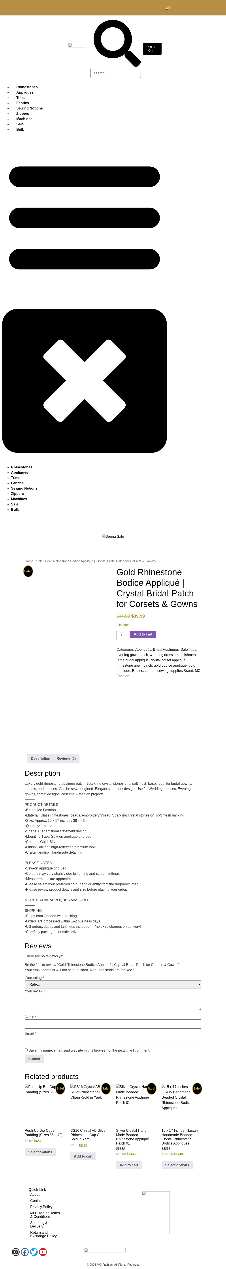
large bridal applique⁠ (133, 660)
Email (30, 1033)
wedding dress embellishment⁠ (173, 655)
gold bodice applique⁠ (170, 665)
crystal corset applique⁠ (168, 660)
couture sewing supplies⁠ (164, 671)
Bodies (137, 671)
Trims (15, 478)
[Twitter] (34, 1252)
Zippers (17, 494)
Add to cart (143, 634)
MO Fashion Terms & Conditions (45, 1214)
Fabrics (17, 483)
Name (30, 1017)
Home (29, 561)
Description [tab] (40, 758)
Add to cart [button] (83, 1156)
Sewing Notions (24, 488)
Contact (36, 1201)
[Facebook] (25, 1252)
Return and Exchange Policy (43, 1234)
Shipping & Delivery (39, 1224)
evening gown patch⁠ (132, 655)
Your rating (34, 978)
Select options (40, 1152)
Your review (35, 991)
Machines (19, 499)
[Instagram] (16, 1252)
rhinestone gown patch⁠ (134, 665)
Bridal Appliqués (166, 649)
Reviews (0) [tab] (66, 758)
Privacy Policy (41, 1207)
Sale (14, 504)
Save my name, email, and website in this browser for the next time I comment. (89, 1050)
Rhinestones (21, 467)
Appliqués (19, 472)
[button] (84, 298)
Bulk (20, 129)
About (35, 1194)
